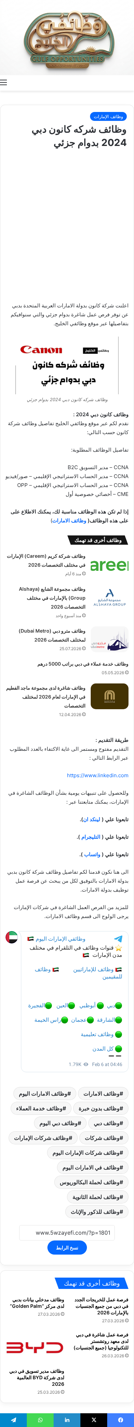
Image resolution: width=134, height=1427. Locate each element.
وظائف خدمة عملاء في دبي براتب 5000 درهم (83, 664)
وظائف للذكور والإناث (95, 1211)
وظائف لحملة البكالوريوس (90, 1182)
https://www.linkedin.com (98, 775)
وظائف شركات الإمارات (41, 1137)
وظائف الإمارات (108, 116)
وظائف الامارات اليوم (43, 1093)
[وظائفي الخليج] (67, 37)
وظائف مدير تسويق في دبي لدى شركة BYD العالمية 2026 (36, 1377)
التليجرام (90, 837)
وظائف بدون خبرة (99, 1108)
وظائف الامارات (69, 520)
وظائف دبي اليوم (59, 1123)
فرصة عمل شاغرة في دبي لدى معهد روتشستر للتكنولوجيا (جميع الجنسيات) (101, 1341)
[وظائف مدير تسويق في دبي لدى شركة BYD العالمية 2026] (34, 1347)
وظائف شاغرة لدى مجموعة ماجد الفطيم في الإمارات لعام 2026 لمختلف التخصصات (46, 697)
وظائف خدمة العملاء (39, 1108)
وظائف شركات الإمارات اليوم (86, 1152)
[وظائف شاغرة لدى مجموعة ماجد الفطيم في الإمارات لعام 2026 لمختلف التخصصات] (110, 696)
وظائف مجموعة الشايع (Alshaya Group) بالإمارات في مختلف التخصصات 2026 (52, 598)
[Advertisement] (67, 223)
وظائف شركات (102, 1137)
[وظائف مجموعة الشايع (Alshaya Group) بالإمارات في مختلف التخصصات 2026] (110, 597)
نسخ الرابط (67, 1247)
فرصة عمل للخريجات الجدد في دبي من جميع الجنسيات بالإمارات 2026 (102, 1305)
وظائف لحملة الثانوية (96, 1196)
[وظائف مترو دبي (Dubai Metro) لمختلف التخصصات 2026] (110, 639)
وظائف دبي (107, 1123)
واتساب (92, 854)
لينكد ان (91, 819)
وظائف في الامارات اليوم (91, 1167)
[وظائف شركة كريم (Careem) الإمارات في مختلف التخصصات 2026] (110, 564)
